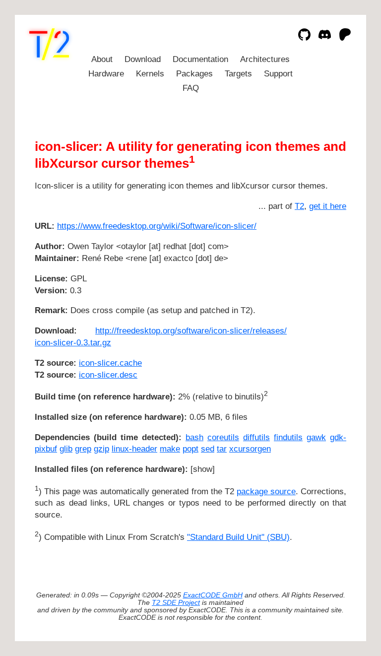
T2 (299, 206)
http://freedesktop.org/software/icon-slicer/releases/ (191, 330)
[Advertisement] (316, 284)
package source (266, 491)
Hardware (106, 73)
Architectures (265, 59)
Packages (194, 73)
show (202, 469)
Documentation (200, 59)
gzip (101, 449)
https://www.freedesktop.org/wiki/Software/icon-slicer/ (156, 226)
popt (190, 449)
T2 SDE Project (176, 602)
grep (83, 449)
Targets (238, 73)
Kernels (150, 73)
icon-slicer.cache (110, 363)
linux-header (134, 449)
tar (222, 449)
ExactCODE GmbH (213, 595)
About (102, 59)
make (170, 449)
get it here (327, 206)
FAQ (191, 88)
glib (66, 449)
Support (278, 73)
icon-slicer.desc (108, 375)
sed (207, 449)
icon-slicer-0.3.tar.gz (73, 342)
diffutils (256, 437)
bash (194, 437)
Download (143, 59)
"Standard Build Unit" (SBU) (238, 537)
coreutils (223, 437)
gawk (316, 437)
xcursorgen (250, 449)
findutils (288, 437)
